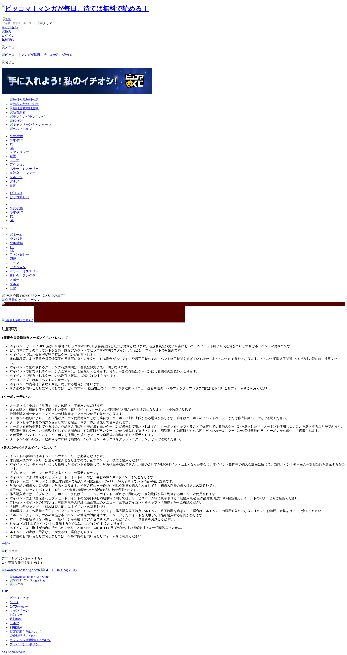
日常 (13, 185)
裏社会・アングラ (22, 173)
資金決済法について (24, 636)
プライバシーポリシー (26, 644)
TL (12, 144)
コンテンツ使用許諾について (30, 640)
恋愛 (13, 156)
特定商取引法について (26, 631)
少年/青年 (16, 140)
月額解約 (16, 619)
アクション (18, 164)
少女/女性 (16, 136)
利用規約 (16, 627)
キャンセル (10, 27)
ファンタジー (19, 152)
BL (12, 148)
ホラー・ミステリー (24, 168)
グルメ (14, 181)
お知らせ (16, 193)
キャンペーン (19, 610)
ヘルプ (14, 623)
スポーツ (16, 177)
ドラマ (14, 160)
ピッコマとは (19, 197)
